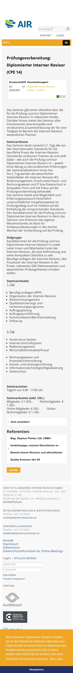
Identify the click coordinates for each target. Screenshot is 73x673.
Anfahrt (41, 90)
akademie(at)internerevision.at (21, 533)
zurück (13, 470)
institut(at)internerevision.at (19, 517)
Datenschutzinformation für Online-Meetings (33, 551)
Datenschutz (11, 547)
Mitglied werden (25, 558)
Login (60, 35)
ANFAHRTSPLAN (12, 502)
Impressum (10, 544)
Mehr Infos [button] (56, 658)
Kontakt (45, 35)
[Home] (18, 18)
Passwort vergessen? (14, 578)
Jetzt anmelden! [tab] (20, 421)
